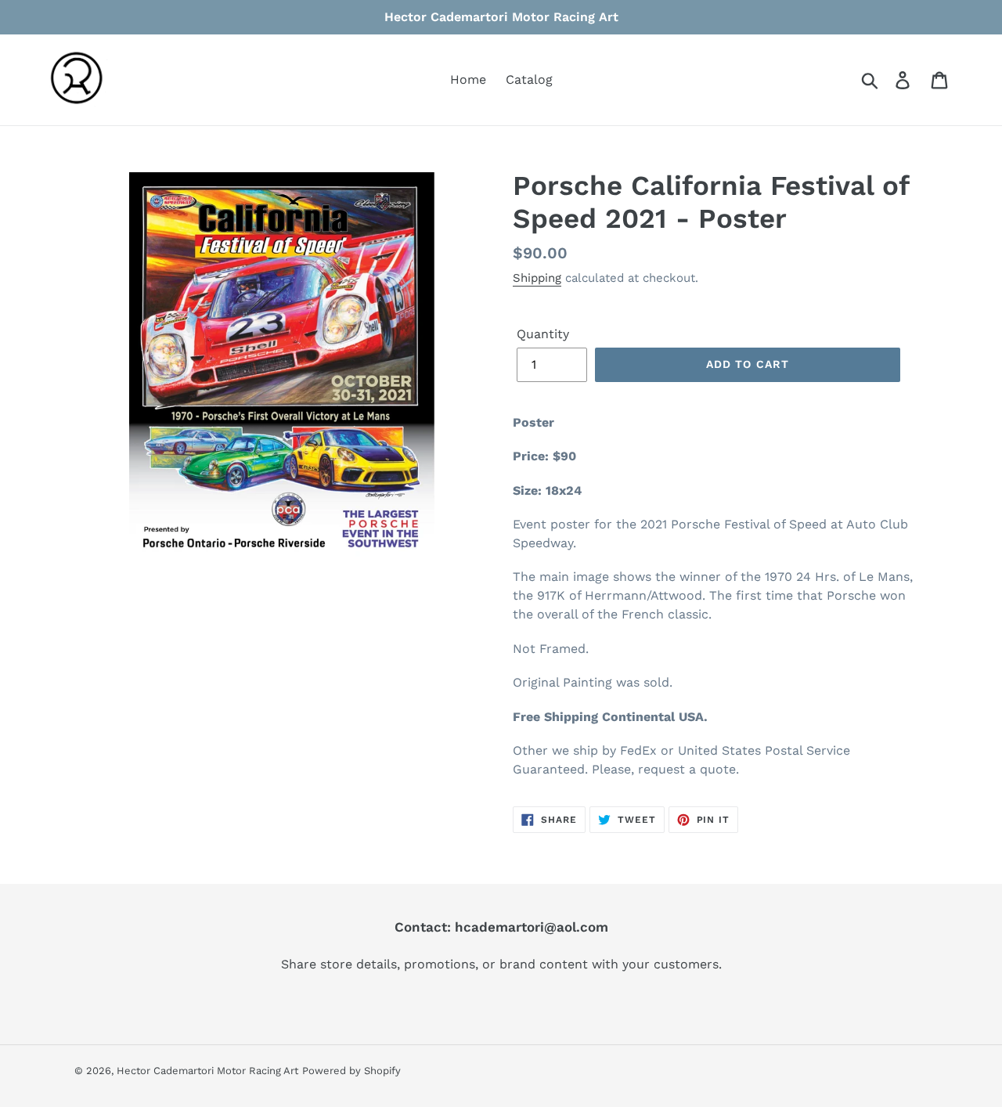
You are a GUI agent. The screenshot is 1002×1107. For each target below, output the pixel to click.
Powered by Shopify (351, 1070)
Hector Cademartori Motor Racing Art (207, 1070)
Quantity (543, 333)
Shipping (537, 278)
